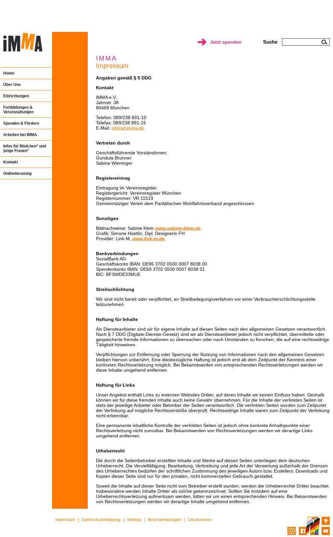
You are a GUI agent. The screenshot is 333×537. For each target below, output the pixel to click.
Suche (270, 42)
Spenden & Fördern (21, 123)
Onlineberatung (17, 173)
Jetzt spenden (226, 42)
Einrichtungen (16, 96)
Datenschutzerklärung (100, 519)
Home (8, 73)
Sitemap (134, 519)
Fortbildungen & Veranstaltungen (18, 109)
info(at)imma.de (128, 128)
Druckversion (199, 519)
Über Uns (12, 84)
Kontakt (10, 162)
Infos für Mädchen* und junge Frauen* (24, 148)
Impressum (65, 519)
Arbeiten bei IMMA (20, 134)
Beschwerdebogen (164, 519)
